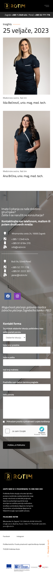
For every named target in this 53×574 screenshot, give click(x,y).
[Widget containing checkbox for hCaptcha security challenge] (25, 431)
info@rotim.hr (18, 247)
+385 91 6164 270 (20, 243)
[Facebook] (7, 296)
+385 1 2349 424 (20, 239)
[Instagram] (17, 296)
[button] (46, 6)
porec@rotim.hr (19, 275)
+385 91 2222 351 (20, 271)
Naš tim (23, 97)
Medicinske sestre (11, 97)
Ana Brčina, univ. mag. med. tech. (23, 176)
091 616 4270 (37, 521)
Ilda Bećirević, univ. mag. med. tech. (24, 102)
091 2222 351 (41, 524)
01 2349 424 (25, 521)
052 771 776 (29, 524)
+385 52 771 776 (20, 267)
